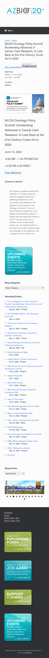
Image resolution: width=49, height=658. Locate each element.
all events (11, 455)
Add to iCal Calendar (13, 67)
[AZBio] (24, 11)
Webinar (8, 85)
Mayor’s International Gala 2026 (19, 413)
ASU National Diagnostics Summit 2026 (23, 406)
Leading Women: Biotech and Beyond (22, 359)
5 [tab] (20, 496)
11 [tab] (38, 496)
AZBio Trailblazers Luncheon (18, 448)
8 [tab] (29, 496)
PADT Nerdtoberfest (15, 427)
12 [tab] (41, 496)
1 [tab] (7, 496)
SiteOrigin (28, 653)
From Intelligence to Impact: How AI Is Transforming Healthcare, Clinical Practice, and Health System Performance (23, 304)
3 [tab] (13, 496)
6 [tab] (23, 496)
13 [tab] (24, 499)
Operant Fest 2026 (14, 375)
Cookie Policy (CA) (11, 518)
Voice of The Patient (15, 399)
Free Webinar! (13, 172)
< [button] (8, 488)
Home (7, 40)
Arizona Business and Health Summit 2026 (24, 434)
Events (14, 40)
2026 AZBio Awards (15, 382)
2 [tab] (10, 496)
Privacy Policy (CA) (12, 520)
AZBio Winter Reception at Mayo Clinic (22, 441)
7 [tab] (26, 496)
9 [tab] (32, 496)
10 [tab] (35, 496)
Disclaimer (8, 512)
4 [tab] (16, 496)
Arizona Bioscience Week (17, 352)
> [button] (41, 488)
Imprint (7, 515)
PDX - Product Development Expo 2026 (23, 420)
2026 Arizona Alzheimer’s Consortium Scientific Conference (21, 334)
